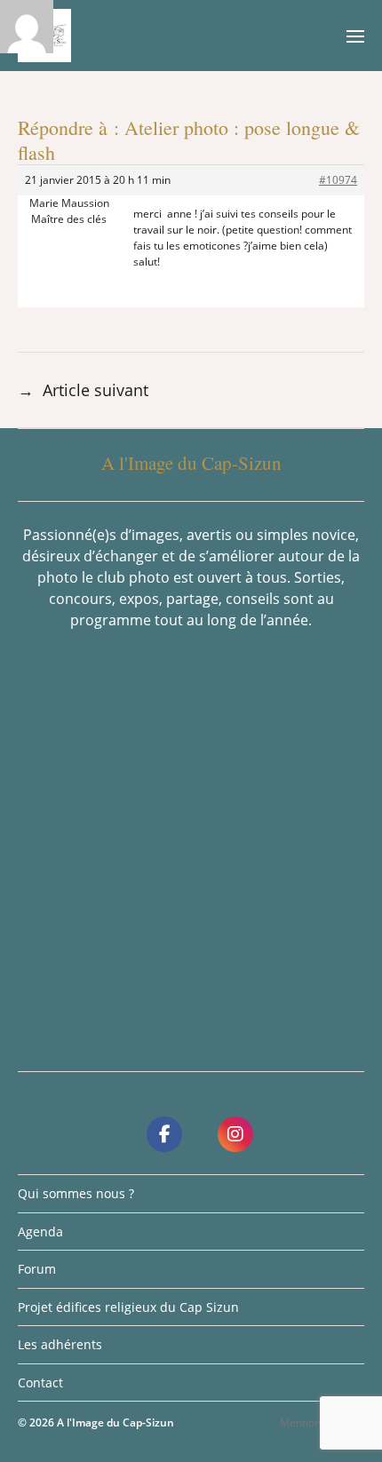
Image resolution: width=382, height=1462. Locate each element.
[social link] (164, 1134)
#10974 (338, 179)
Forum (37, 1268)
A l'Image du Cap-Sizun (115, 1422)
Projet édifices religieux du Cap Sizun (128, 1307)
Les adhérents (60, 1344)
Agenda (40, 1231)
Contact (40, 1382)
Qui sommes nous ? (76, 1193)
